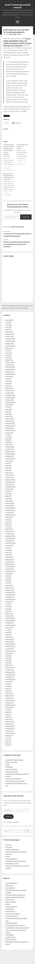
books (7, 764)
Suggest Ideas (9, 909)
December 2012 (10, 700)
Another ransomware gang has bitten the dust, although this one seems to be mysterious (16, 244)
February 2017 (9, 587)
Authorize (8, 844)
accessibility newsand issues (14, 760)
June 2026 (8, 324)
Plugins (7, 904)
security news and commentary (15, 781)
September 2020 (10, 486)
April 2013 (8, 691)
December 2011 (10, 726)
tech (19, 34)
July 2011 (8, 738)
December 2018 (10, 536)
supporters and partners (12, 913)
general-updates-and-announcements (16, 774)
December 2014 (10, 644)
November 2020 (10, 482)
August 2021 (9, 461)
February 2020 (9, 503)
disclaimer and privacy (12, 849)
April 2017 (8, 583)
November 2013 (10, 674)
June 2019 (8, 522)
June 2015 (8, 632)
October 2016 (9, 597)
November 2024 (10, 369)
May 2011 (8, 742)
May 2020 (8, 496)
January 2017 (9, 590)
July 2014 (8, 655)
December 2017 (10, 564)
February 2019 (9, 531)
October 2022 (9, 428)
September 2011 (10, 733)
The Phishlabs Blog (11, 923)
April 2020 (8, 498)
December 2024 (10, 367)
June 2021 (8, 465)
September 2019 (10, 515)
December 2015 (10, 618)
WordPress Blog (10, 937)
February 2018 (9, 559)
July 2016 (8, 604)
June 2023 (8, 409)
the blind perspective (11, 916)
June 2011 (8, 740)
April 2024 (8, 385)
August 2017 (9, 573)
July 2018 (8, 547)
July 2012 (8, 709)
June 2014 (8, 658)
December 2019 (10, 508)
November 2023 (10, 397)
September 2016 (10, 599)
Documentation (10, 888)
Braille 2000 (9, 767)
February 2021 (9, 475)
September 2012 (10, 705)
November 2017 (10, 566)
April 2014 (8, 663)
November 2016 (10, 594)
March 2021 (9, 472)
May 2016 (8, 609)
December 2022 (10, 423)
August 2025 (9, 348)
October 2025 (9, 343)
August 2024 (9, 376)
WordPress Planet (11, 939)
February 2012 (9, 721)
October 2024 (9, 371)
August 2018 (9, 545)
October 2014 (9, 648)
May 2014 (8, 660)
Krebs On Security (10, 902)
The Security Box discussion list (15, 925)
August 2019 (9, 517)
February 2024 (9, 390)
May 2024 (8, 383)
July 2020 (8, 491)
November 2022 (10, 425)
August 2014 (9, 653)
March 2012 (9, 719)
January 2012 (9, 724)
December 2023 (10, 395)
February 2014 (9, 667)
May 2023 (8, 411)
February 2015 (9, 639)
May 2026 (8, 327)
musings (8, 776)
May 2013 (8, 688)
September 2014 (10, 651)
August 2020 (9, 489)
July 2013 (8, 684)
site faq (7, 856)
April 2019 (8, 526)
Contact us (8, 847)
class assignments (11, 769)
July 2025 (8, 350)
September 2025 (10, 346)
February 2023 (9, 418)
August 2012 (9, 707)
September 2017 (10, 571)
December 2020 (10, 479)
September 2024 (10, 374)
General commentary (11, 771)
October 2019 (9, 512)
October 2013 (9, 677)
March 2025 (9, 360)
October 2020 (9, 484)
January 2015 (9, 641)
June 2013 (8, 686)
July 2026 (8, 322)
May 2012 (8, 714)
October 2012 (9, 702)
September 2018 (10, 543)
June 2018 (8, 550)
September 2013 (10, 679)
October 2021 (9, 456)
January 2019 (9, 533)
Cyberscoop (9, 885)
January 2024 (9, 393)
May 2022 (8, 439)
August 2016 (9, 601)
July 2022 (8, 435)
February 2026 (9, 334)
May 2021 (8, 468)
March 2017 (9, 585)
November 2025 (10, 341)
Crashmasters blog (11, 883)
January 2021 (9, 477)
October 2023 (9, 400)
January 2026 (9, 336)
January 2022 (9, 449)
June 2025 (8, 353)
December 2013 (10, 672)
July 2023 (8, 407)
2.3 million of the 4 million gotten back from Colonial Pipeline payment (17, 235)
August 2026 (9, 320)
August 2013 (9, 681)
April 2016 (8, 611)
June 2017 (8, 578)
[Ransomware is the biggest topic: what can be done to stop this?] (10, 184)
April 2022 (8, 442)
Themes (7, 932)
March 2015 (9, 637)
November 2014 (10, 646)
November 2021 (10, 454)
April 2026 (8, 329)
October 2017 (9, 569)
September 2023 (10, 402)
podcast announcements (13, 778)
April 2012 (8, 716)
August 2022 (9, 432)
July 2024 (8, 378)
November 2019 (10, 510)
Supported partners (11, 859)
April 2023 (8, 414)
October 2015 (9, 623)
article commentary (17, 227)
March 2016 (9, 613)
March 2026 (9, 331)
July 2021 (8, 463)
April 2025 (8, 357)
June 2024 (8, 381)
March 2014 (9, 665)
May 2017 (8, 580)
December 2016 (10, 592)
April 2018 (8, 555)
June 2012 (8, 712)
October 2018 (9, 540)
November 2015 (10, 620)
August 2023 (9, 404)
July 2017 (8, 576)
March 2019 (9, 529)
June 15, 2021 (13, 34)
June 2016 (8, 606)
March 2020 (9, 501)
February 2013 (9, 695)
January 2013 (9, 698)
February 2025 (9, 362)
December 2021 (10, 451)
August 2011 (9, 735)
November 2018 (10, 538)
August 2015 (9, 627)
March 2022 (9, 444)
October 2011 (9, 731)
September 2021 (10, 458)
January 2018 (9, 562)
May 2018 (8, 552)
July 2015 (8, 630)
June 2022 (8, 437)
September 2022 (10, 430)
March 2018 (9, 557)
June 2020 (8, 493)
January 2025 (9, 364)
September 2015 (10, 625)
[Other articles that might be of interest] (23, 154)
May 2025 (8, 355)
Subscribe (25, 217)
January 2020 (9, 505)
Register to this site (11, 906)
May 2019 (8, 524)
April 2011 (8, 745)
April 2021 (8, 470)
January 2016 (9, 616)
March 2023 (9, 416)
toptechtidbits (9, 935)
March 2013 (9, 693)
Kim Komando (9, 899)
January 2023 (9, 421)
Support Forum (10, 911)
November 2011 (10, 728)
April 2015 (8, 634)
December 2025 (10, 339)
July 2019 (8, 519)
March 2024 (9, 388)
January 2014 (9, 670)
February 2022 (9, 447)
